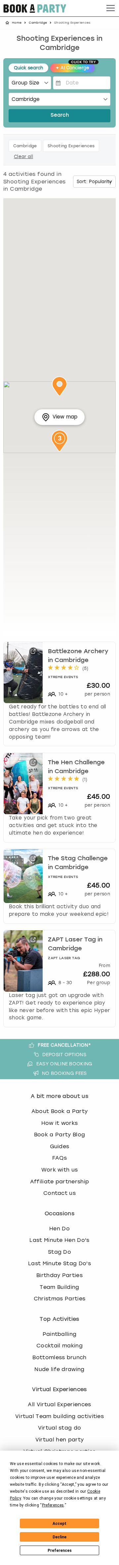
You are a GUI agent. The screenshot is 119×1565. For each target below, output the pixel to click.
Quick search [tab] (28, 67)
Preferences (60, 1550)
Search (60, 115)
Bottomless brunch (59, 1357)
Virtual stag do (59, 1428)
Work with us (59, 1170)
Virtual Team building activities (59, 1416)
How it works (59, 1123)
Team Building (59, 1287)
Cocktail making (59, 1345)
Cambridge (38, 22)
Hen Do (59, 1228)
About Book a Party (59, 1111)
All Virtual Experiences (59, 1404)
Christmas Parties (59, 1298)
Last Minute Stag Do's (59, 1263)
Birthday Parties (59, 1275)
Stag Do (59, 1252)
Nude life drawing (59, 1369)
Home (16, 22)
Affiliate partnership (59, 1181)
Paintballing (60, 1334)
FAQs (59, 1158)
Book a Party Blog (59, 1134)
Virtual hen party (59, 1439)
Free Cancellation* (64, 1045)
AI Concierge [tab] (75, 66)
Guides (59, 1146)
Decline (59, 1537)
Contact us (59, 1193)
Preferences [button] (53, 1505)
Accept (59, 1523)
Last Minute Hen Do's (59, 1240)
